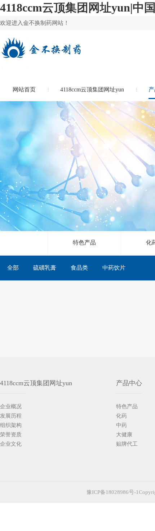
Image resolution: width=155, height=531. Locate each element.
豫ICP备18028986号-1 (113, 492)
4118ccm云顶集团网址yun (92, 89)
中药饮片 (113, 268)
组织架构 (11, 425)
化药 (121, 416)
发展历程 (11, 416)
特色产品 (84, 242)
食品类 (79, 268)
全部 (13, 268)
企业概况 (11, 406)
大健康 (124, 434)
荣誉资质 (11, 434)
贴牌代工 (127, 444)
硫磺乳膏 (44, 268)
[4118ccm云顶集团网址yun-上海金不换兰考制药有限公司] (40, 53)
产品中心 (129, 383)
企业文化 (11, 444)
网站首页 (24, 89)
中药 (121, 425)
